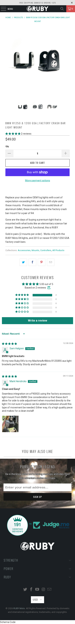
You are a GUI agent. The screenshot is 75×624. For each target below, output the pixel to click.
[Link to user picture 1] (10, 424)
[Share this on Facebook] (32, 262)
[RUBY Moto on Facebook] (31, 589)
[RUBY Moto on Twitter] (25, 589)
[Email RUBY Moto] (49, 589)
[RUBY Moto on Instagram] (43, 589)
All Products (58, 250)
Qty (7, 146)
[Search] (62, 8)
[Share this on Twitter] (23, 262)
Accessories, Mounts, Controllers (34, 250)
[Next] (66, 63)
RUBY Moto (19, 608)
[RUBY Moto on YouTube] (37, 589)
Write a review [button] (37, 320)
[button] (12, 133)
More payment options (37, 180)
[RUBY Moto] (37, 8)
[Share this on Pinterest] (41, 262)
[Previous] (8, 63)
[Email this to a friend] (50, 262)
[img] (9, 343)
